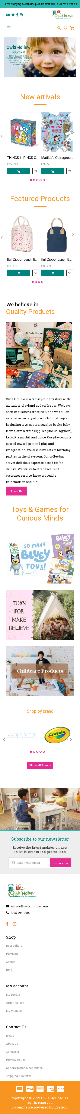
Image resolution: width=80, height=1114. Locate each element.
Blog (9, 970)
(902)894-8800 (21, 913)
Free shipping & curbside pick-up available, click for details (40, 4)
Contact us (13, 1052)
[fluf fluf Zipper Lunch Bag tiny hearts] (23, 234)
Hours (10, 1035)
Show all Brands (40, 765)
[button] (31, 180)
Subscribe (60, 863)
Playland (12, 954)
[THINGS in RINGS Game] (23, 132)
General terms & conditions (24, 1068)
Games (10, 962)
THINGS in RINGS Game (24, 158)
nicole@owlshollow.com (29, 906)
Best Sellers (14, 945)
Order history (15, 1003)
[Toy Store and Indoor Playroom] (63, 18)
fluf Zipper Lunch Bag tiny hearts (31, 260)
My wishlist (14, 1011)
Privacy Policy (16, 1060)
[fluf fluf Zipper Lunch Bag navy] (57, 234)
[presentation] (73, 132)
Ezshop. (61, 1107)
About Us (16, 491)
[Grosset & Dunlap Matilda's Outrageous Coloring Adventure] (57, 132)
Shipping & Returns (19, 1076)
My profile (13, 994)
